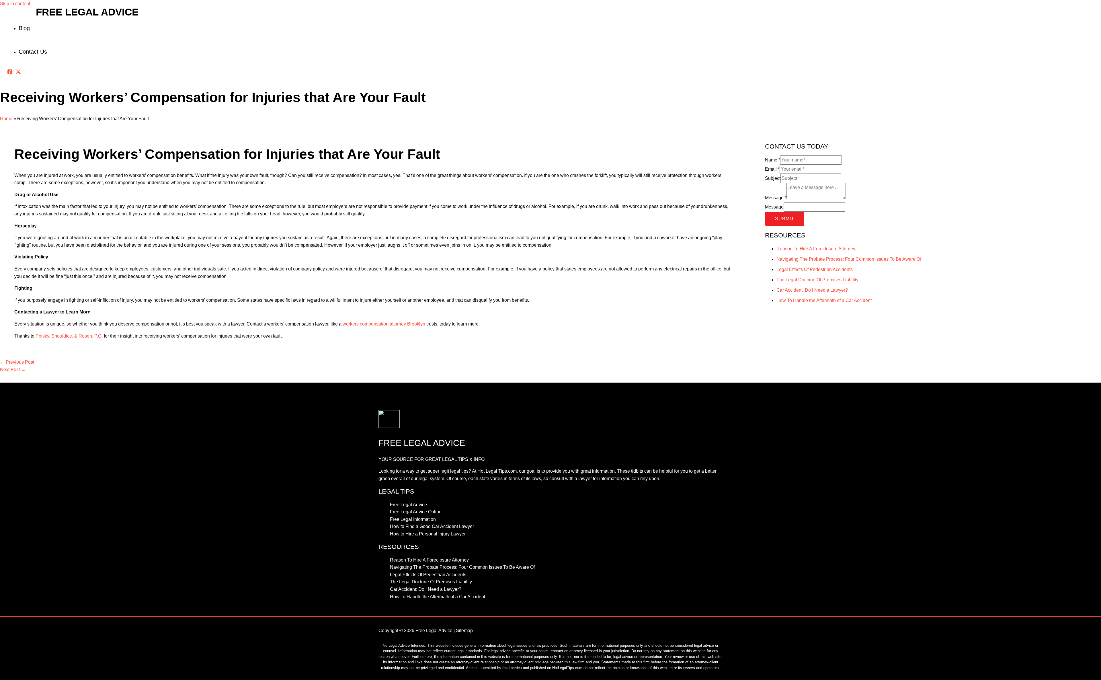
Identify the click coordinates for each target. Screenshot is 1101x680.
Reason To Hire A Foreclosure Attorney (815, 248)
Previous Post (17, 362)
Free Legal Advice (87, 11)
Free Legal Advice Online (416, 511)
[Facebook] (9, 72)
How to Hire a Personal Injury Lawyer (428, 533)
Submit (784, 218)
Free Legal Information (413, 519)
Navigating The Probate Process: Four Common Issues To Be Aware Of (848, 259)
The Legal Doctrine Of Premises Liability (817, 279)
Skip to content (15, 3)
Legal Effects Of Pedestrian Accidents (814, 269)
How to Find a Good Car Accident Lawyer (432, 526)
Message (775, 197)
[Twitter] (18, 72)
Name (772, 159)
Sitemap (464, 630)
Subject (772, 178)
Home (6, 118)
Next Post (13, 369)
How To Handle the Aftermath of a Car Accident (824, 300)
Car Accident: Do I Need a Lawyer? (812, 290)
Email (772, 169)
